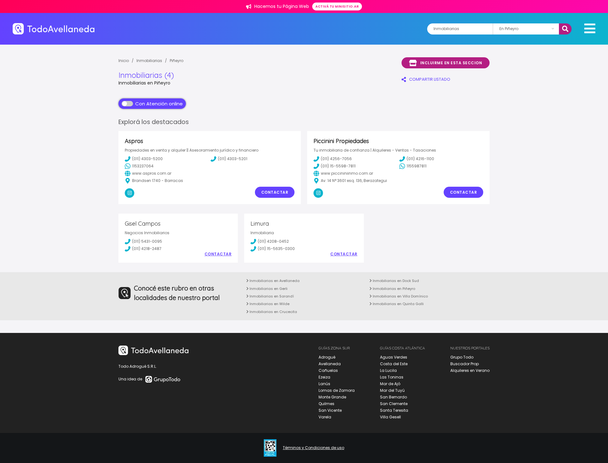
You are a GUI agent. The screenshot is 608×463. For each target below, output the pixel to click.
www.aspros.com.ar (151, 173)
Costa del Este (394, 363)
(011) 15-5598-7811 (338, 166)
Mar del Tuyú (392, 390)
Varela (325, 417)
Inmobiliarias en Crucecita (273, 311)
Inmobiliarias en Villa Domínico (400, 296)
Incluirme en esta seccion (451, 63)
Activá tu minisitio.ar (337, 6)
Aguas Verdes (393, 357)
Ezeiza (324, 377)
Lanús (324, 383)
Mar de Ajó (390, 383)
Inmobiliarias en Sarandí (271, 296)
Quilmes (326, 403)
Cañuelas (328, 370)
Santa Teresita (394, 410)
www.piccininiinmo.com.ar (347, 173)
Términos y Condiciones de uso (313, 447)
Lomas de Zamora (337, 390)
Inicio (123, 60)
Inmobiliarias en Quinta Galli (398, 303)
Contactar (274, 192)
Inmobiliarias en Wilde (269, 303)
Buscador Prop (464, 363)
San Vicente (330, 410)
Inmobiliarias (149, 60)
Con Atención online (159, 103)
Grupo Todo (461, 357)
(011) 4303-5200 (147, 158)
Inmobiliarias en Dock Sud (395, 280)
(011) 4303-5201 (232, 158)
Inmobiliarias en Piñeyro (393, 288)
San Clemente (394, 403)
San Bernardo (393, 397)
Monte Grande (332, 397)
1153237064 (143, 166)
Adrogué (327, 357)
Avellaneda (330, 363)
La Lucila (388, 370)
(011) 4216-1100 (420, 158)
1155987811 (417, 166)
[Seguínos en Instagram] (129, 193)
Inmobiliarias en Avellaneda (274, 280)
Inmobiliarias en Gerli (268, 288)
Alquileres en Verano (470, 370)
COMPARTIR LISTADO (429, 79)
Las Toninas (391, 377)
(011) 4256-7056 (336, 158)
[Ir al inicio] (53, 28)
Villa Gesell (390, 417)
